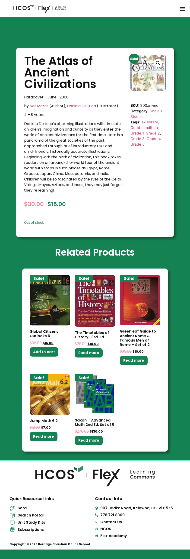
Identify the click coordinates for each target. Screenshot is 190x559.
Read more (88, 352)
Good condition (144, 127)
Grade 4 (154, 138)
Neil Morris (39, 106)
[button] (158, 63)
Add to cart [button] (44, 351)
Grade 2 (153, 133)
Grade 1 (137, 133)
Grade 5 (137, 144)
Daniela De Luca (81, 106)
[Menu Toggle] (182, 9)
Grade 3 (137, 138)
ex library (150, 122)
